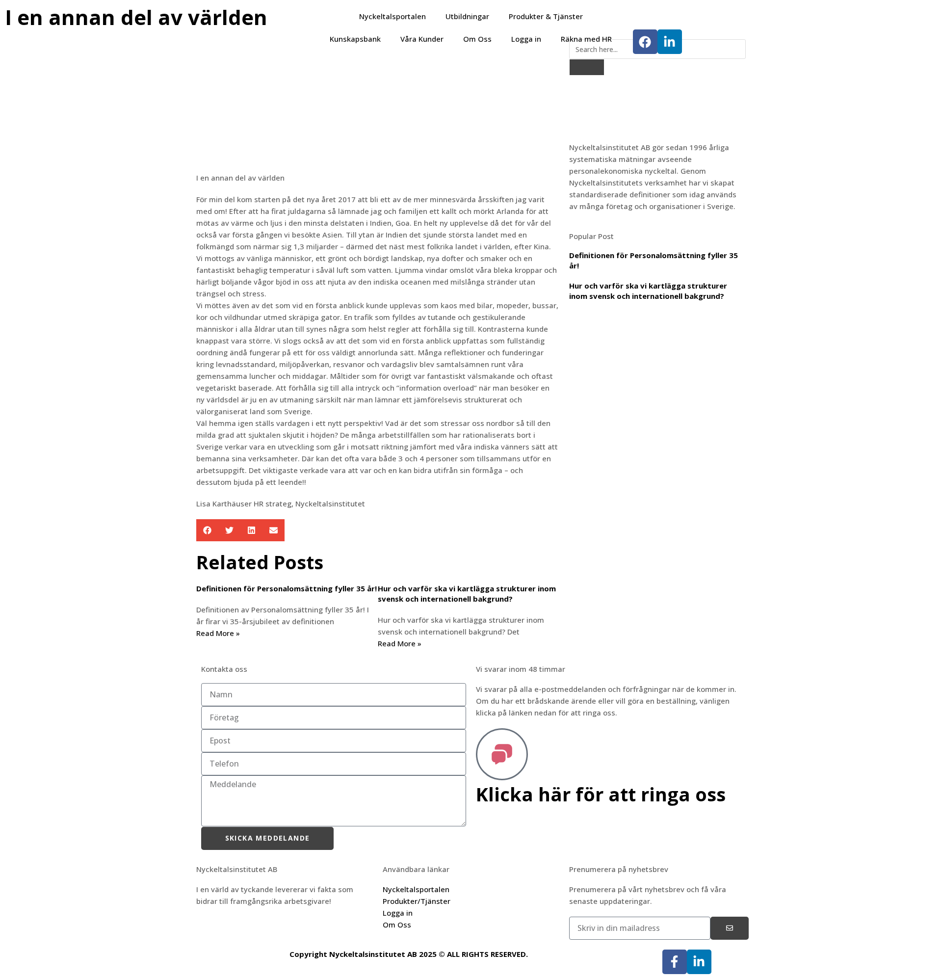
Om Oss (477, 39)
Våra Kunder (422, 39)
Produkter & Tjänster (546, 16)
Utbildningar (467, 16)
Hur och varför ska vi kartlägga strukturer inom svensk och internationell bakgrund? (467, 593)
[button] (207, 530)
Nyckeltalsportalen (392, 16)
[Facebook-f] (674, 962)
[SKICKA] (729, 928)
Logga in (526, 39)
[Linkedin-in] (669, 41)
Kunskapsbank (355, 39)
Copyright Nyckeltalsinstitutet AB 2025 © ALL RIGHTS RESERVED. (408, 954)
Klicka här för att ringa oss (601, 794)
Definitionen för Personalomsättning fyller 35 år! (286, 588)
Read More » (218, 633)
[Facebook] (645, 41)
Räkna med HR (586, 39)
